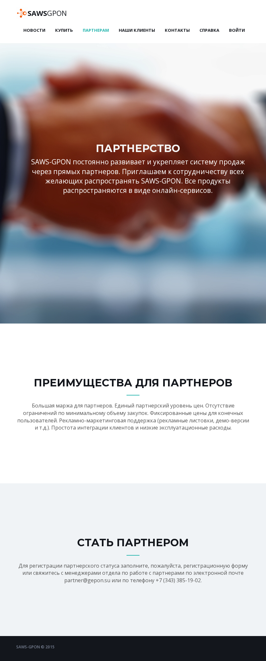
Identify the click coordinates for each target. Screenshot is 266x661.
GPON (47, 13)
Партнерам (96, 30)
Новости (34, 30)
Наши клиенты (137, 30)
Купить (64, 30)
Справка (209, 30)
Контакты (177, 30)
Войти (237, 30)
